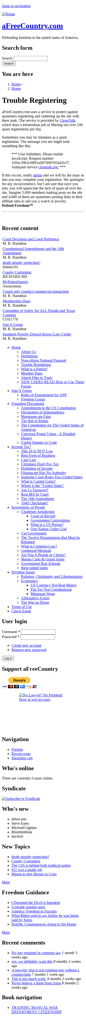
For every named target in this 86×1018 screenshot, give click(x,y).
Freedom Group (33, 399)
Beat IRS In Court (34, 494)
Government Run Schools (40, 563)
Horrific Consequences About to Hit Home (43, 924)
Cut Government (33, 533)
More (6, 882)
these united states (34, 568)
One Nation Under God (48, 529)
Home (16, 84)
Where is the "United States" (42, 486)
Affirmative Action (35, 598)
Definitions (29, 356)
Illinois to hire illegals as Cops (34, 874)
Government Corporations (50, 520)
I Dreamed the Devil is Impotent (35, 903)
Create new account (26, 645)
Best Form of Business (38, 455)
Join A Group (13, 325)
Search (7, 58)
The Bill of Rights (34, 421)
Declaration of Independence (42, 412)
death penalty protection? (21, 263)
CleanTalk (67, 120)
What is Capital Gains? (38, 481)
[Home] (8, 14)
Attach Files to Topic (37, 378)
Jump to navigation (16, 6)
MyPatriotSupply (15, 282)
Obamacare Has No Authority (43, 473)
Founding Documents (27, 404)
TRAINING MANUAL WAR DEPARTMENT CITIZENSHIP (36, 1010)
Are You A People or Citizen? (43, 555)
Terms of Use (21, 607)
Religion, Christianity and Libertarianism (51, 576)
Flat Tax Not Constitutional (51, 589)
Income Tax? (21, 447)
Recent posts (21, 754)
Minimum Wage (43, 594)
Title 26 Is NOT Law (37, 451)
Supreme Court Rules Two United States (51, 477)
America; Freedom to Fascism (34, 911)
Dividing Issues (23, 572)
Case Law (28, 460)
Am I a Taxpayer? (34, 490)
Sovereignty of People (28, 507)
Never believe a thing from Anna (36, 983)
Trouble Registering (36, 365)
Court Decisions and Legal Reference (31, 239)
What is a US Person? (47, 525)
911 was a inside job (26, 870)
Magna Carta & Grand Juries (42, 559)
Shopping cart (21, 758)
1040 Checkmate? (34, 503)
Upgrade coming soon (28, 907)
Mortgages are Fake (36, 417)
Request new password (28, 650)
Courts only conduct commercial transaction (36, 291)
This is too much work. (28, 979)
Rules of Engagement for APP (44, 395)
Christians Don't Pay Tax (40, 464)
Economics (29, 581)
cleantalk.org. (48, 167)
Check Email (21, 611)
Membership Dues (16, 301)
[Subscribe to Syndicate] (21, 799)
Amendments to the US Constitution (48, 408)
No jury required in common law (36, 953)
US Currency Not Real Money (54, 585)
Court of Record (43, 516)
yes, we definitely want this (32, 961)
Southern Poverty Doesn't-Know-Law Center (37, 334)
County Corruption (17, 272)
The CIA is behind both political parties (41, 865)
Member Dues (32, 373)
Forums (17, 749)
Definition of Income (37, 468)
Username (11, 632)
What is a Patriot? (34, 369)
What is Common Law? (39, 546)
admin (37, 175)
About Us (28, 352)
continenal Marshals (36, 551)
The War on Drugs (35, 602)
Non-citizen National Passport (43, 360)
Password (10, 637)
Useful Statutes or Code (39, 442)
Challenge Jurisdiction (37, 512)
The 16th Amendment (37, 499)
